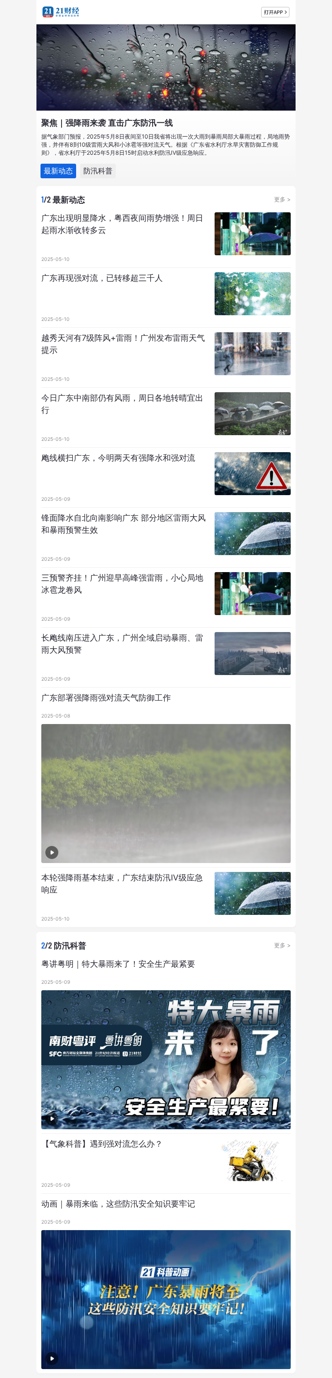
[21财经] (61, 11)
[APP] (275, 12)
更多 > (282, 199)
